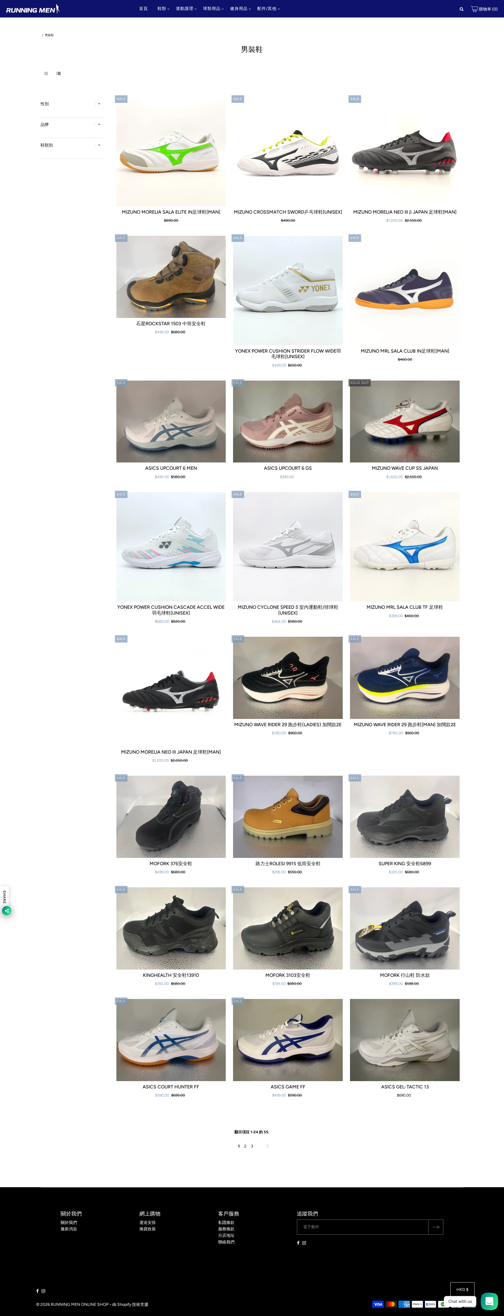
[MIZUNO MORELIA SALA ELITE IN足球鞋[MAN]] (171, 151)
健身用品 (239, 8)
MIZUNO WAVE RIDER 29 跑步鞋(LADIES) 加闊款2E (288, 724)
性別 (45, 103)
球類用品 (211, 8)
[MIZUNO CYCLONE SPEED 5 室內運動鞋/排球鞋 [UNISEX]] (288, 547)
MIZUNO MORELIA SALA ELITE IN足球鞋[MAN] (171, 212)
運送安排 (147, 1222)
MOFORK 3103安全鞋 (287, 975)
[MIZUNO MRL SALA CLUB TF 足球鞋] (405, 547)
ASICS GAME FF (288, 1087)
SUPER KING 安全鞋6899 (405, 863)
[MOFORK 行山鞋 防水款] (405, 928)
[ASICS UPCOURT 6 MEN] (171, 422)
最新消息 (69, 1229)
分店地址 (226, 1235)
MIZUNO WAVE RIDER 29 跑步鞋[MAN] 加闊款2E (405, 724)
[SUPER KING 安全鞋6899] (405, 817)
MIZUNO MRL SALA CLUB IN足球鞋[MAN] (405, 351)
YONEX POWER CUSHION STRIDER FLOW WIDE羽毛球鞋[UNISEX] (288, 353)
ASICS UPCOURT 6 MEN (171, 468)
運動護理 (184, 8)
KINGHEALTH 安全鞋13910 (171, 975)
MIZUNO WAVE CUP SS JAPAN (405, 468)
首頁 (143, 8)
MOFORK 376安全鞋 (171, 863)
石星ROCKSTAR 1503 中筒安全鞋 (171, 323)
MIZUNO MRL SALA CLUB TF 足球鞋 (405, 607)
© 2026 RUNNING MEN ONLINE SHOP (72, 1304)
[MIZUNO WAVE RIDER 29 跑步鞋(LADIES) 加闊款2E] (288, 678)
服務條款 (226, 1229)
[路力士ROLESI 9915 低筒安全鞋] (288, 817)
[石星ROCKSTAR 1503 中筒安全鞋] (171, 277)
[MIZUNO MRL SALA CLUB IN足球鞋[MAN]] (405, 290)
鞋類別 (47, 145)
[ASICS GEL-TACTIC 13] (405, 1040)
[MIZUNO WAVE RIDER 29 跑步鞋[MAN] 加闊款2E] (405, 678)
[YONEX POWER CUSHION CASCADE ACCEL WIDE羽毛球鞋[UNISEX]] (171, 547)
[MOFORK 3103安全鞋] (288, 928)
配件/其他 (266, 8)
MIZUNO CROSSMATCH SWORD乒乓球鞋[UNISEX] (288, 212)
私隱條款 (226, 1222)
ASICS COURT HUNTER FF (171, 1087)
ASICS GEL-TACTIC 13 (405, 1087)
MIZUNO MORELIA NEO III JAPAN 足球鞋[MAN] (171, 752)
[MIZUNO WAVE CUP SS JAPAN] (405, 422)
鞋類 (162, 8)
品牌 (45, 124)
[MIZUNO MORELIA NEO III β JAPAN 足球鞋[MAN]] (405, 151)
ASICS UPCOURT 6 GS (288, 468)
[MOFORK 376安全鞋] (171, 817)
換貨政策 (147, 1229)
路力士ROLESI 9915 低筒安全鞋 (288, 863)
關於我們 (69, 1222)
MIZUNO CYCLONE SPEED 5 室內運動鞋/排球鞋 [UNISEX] (288, 609)
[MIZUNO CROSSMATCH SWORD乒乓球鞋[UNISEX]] (288, 151)
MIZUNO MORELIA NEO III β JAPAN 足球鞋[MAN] (404, 212)
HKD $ (462, 1289)
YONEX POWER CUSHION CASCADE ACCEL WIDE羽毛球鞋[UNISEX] (171, 609)
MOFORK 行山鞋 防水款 (405, 975)
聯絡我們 (226, 1242)
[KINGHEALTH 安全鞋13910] (171, 928)
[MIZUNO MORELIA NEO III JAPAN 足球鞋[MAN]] (171, 691)
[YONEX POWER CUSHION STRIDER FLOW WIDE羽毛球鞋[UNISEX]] (288, 290)
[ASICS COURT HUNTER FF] (171, 1040)
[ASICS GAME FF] (288, 1040)
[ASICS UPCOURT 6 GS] (288, 422)
